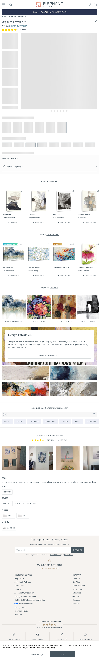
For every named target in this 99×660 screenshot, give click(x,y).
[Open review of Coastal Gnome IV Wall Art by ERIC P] (14, 458)
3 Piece (11, 516)
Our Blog (76, 582)
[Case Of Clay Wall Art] (25, 373)
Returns (17, 589)
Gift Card (76, 596)
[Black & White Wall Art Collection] (50, 421)
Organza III (7, 214)
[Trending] (20, 421)
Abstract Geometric (64, 322)
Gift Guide (76, 593)
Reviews (75, 603)
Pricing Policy (20, 607)
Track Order (19, 586)
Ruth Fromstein (58, 218)
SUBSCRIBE (77, 550)
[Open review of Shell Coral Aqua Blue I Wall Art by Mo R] (41, 458)
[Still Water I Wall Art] (73, 373)
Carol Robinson (8, 271)
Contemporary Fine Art (25, 504)
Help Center (19, 578)
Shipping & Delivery (22, 582)
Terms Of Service (55, 555)
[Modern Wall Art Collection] (77, 421)
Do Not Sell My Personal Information (29, 600)
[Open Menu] (3, 4)
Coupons (76, 600)
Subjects (12, 16)
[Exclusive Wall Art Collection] (65, 421)
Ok (62, 654)
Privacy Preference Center (25, 596)
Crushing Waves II (34, 267)
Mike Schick (82, 218)
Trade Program (78, 586)
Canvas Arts (53, 234)
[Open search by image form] (5, 414)
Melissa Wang (33, 271)
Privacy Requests (26, 603)
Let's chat (18, 614)
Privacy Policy (50, 647)
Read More (21, 347)
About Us (76, 578)
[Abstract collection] (7, 421)
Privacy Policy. (68, 555)
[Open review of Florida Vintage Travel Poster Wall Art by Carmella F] (68, 458)
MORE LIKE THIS (15, 222)
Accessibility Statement (24, 593)
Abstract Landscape (13, 322)
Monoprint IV (57, 214)
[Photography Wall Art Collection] (92, 421)
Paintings (11, 528)
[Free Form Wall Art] (25, 389)
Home (4, 16)
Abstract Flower (39, 322)
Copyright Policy (21, 611)
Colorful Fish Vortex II (61, 267)
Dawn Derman (83, 271)
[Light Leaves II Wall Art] (73, 389)
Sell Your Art (77, 589)
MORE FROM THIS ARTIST (49, 355)
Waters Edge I (8, 267)
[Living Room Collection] (34, 421)
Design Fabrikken (18, 25)
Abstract (22, 16)
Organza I (31, 214)
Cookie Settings (34, 647)
